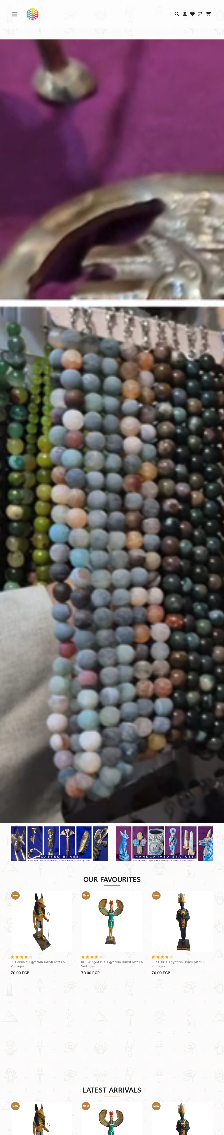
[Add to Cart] (62, 917)
